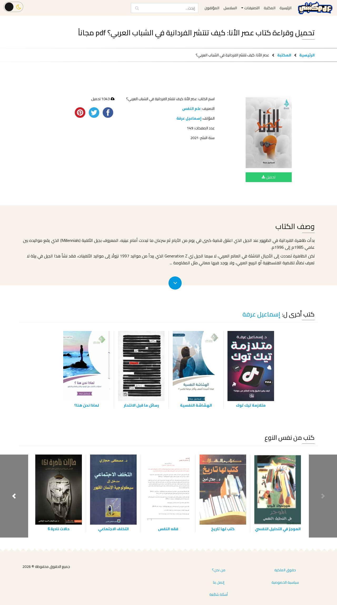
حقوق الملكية (285, 570)
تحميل (270, 177)
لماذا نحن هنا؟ (86, 405)
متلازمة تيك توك (251, 405)
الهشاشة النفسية (196, 405)
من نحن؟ (218, 570)
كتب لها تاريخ (223, 528)
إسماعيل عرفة (188, 118)
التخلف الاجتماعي (113, 528)
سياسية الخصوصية (285, 582)
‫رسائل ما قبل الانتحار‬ (141, 405)
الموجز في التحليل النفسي (278, 528)
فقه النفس (168, 528)
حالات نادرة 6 (59, 528)
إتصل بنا (218, 582)
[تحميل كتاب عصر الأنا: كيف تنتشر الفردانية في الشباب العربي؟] (269, 132)
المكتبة (284, 54)
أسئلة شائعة (218, 594)
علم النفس (191, 108)
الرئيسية (307, 54)
